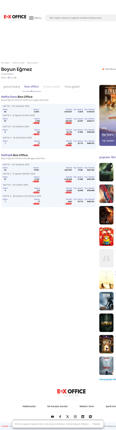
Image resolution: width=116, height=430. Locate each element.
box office (31, 87)
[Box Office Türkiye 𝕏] (68, 417)
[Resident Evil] (106, 365)
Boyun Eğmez (32, 63)
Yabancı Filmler (18, 63)
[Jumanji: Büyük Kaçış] (106, 323)
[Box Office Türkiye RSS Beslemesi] (90, 417)
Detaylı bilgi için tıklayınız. (77, 424)
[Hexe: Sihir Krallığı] (106, 344)
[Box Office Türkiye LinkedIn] (83, 417)
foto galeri (72, 87)
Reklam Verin (87, 406)
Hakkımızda (29, 406)
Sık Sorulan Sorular (57, 406)
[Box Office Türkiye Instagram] (75, 417)
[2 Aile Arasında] (106, 258)
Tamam (96, 424)
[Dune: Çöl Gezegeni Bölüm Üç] (106, 279)
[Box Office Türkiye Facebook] (60, 417)
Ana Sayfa (5, 63)
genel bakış (11, 87)
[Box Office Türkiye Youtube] (52, 417)
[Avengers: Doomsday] (106, 172)
